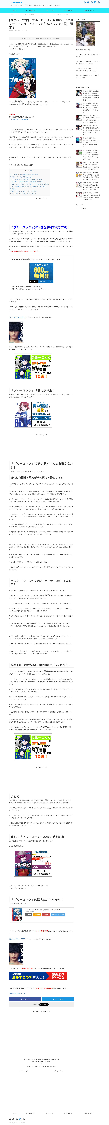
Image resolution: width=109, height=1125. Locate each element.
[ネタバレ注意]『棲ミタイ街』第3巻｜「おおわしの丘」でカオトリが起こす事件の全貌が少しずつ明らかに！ (91, 108)
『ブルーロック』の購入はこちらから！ (23, 193)
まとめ (13, 189)
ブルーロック (21, 30)
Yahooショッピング (58, 914)
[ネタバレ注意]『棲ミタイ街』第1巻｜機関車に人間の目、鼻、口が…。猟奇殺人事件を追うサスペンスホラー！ (91, 130)
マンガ (27, 30)
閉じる (32, 171)
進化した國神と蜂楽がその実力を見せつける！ (27, 181)
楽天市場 (46, 914)
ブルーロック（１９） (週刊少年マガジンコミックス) (42, 910)
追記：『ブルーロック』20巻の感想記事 (23, 191)
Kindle (29, 914)
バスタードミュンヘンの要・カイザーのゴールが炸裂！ (30, 184)
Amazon (37, 914)
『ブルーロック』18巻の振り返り (21, 177)
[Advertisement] (41, 211)
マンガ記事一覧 (88, 2)
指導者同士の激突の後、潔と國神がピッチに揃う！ (29, 186)
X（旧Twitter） (95, 2)
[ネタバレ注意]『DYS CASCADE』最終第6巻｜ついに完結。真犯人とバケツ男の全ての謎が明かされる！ (91, 142)
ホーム (85, 2)
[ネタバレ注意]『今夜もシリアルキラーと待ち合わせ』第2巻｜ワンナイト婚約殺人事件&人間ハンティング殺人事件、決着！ (91, 155)
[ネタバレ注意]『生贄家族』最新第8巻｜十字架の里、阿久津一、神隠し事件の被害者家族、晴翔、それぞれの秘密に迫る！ (91, 95)
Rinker (32, 911)
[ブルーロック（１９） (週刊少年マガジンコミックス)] (22, 78)
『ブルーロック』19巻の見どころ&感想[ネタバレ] (26, 179)
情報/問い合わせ (99, 2)
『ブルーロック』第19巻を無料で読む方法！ (24, 174)
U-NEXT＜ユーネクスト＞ (17, 993)
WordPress (23, 1122)
